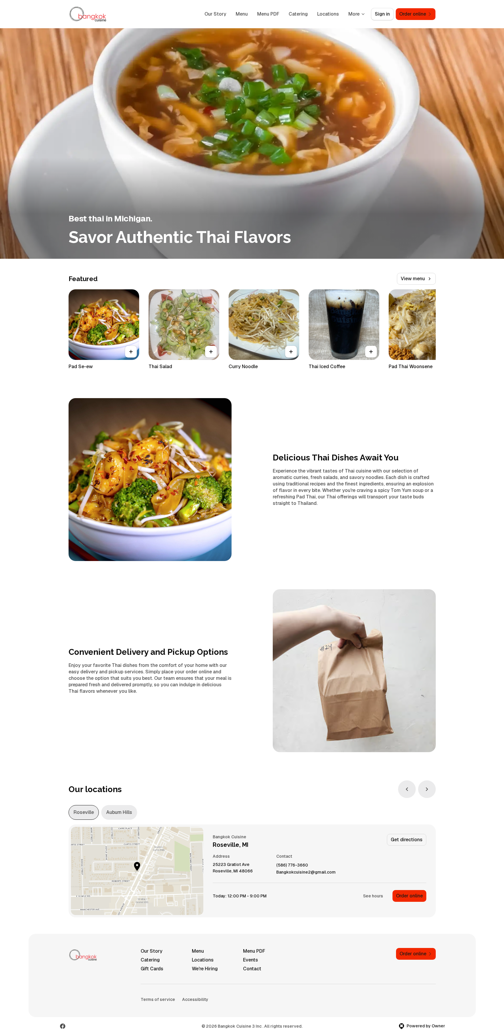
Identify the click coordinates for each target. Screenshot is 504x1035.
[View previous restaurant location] (407, 789)
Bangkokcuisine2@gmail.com (306, 872)
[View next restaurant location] (427, 789)
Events (250, 960)
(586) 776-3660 (292, 865)
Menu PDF (268, 14)
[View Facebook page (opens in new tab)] (62, 1026)
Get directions (407, 840)
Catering (298, 14)
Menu (242, 14)
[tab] (84, 812)
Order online (409, 896)
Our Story (215, 14)
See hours (373, 896)
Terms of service (158, 999)
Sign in (382, 14)
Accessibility (195, 999)
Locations (328, 14)
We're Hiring (205, 969)
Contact (252, 969)
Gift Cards (152, 969)
